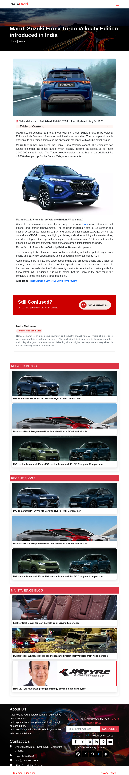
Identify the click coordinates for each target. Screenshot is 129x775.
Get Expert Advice (98, 305)
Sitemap (18, 773)
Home (13, 41)
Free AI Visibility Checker (30, 765)
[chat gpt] (78, 754)
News (21, 41)
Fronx (85, 224)
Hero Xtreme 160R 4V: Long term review (53, 280)
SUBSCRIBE (109, 729)
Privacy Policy (108, 773)
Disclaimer (30, 773)
